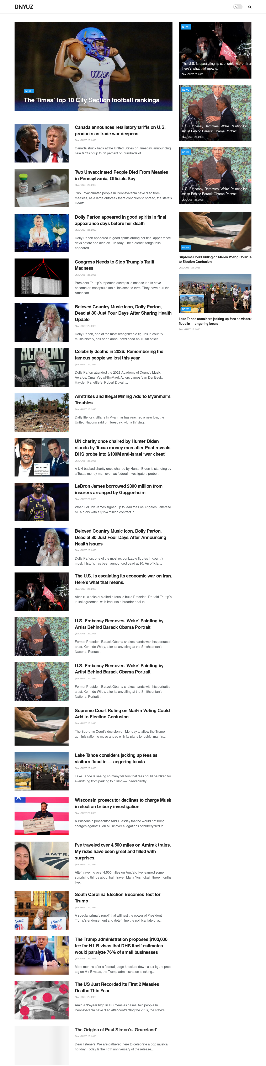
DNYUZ (24, 7)
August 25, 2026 (35, 108)
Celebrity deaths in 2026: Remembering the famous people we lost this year (119, 354)
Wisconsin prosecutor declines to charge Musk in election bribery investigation (123, 803)
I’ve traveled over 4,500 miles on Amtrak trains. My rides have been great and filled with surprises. (123, 851)
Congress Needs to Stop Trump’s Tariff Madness (114, 264)
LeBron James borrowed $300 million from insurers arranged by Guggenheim (119, 489)
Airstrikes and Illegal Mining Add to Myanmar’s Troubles (123, 399)
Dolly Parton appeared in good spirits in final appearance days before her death (120, 219)
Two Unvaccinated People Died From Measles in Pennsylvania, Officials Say (121, 175)
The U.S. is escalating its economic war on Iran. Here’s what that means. (123, 578)
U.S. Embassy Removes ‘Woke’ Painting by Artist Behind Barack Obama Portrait (119, 623)
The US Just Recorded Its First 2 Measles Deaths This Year (117, 987)
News (28, 90)
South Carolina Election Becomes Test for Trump (117, 897)
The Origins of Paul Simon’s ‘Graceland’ (116, 1028)
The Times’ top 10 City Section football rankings (91, 99)
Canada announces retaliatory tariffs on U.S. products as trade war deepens (120, 130)
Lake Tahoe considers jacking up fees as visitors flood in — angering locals (116, 758)
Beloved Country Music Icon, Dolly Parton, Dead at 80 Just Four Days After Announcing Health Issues (120, 537)
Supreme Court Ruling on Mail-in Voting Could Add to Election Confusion (122, 713)
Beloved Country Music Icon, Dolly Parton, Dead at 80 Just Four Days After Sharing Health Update (123, 313)
